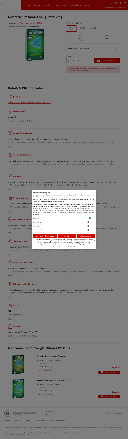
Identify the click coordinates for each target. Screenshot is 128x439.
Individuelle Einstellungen (45, 236)
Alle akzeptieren (85, 236)
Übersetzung (37, 222)
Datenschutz (56, 246)
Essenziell (36, 218)
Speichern (67, 236)
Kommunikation (38, 230)
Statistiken (36, 226)
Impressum (71, 246)
